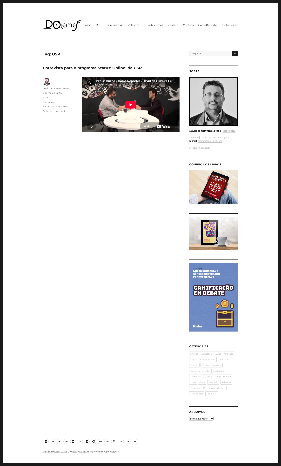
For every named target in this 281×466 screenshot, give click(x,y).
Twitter (213, 137)
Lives (193, 382)
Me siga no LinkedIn (199, 147)
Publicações (155, 25)
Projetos (173, 25)
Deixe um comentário (54, 111)
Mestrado (213, 382)
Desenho (216, 365)
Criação (194, 365)
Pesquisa (195, 388)
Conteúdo (224, 359)
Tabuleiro (212, 393)
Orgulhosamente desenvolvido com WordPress (94, 451)
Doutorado (218, 371)
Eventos (208, 376)
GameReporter (208, 25)
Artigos (194, 354)
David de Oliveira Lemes (56, 88)
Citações (228, 354)
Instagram (223, 137)
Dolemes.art (230, 25)
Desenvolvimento (199, 371)
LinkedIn (194, 137)
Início (87, 25)
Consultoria (115, 25)
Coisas (193, 359)
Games (58, 106)
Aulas (218, 354)
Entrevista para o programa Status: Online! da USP (92, 68)
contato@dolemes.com (210, 141)
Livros (202, 382)
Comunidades (207, 359)
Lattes (204, 137)
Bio (98, 25)
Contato (188, 25)
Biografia (229, 130)
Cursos (205, 365)
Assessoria (206, 354)
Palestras (133, 25)
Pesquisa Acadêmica (214, 388)
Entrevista (48, 102)
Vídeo (46, 97)
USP (65, 106)
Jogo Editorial (223, 376)
